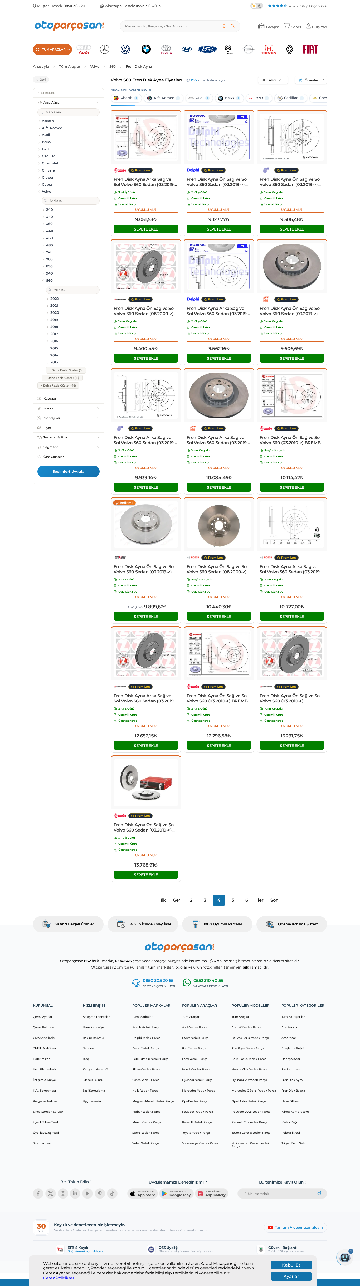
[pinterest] (100, 1193)
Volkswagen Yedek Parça (200, 1143)
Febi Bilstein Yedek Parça (150, 1059)
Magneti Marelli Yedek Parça (153, 1101)
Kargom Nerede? (95, 1069)
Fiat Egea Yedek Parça (248, 1048)
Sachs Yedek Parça (145, 1133)
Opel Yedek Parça (195, 1101)
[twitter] (50, 1193)
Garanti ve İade (44, 1038)
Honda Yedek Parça (196, 1069)
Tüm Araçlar (69, 67)
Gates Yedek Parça (145, 1080)
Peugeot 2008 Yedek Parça (251, 1111)
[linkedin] (75, 1193)
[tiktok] (112, 1193)
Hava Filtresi (290, 1101)
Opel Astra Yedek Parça (249, 1101)
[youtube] (87, 1193)
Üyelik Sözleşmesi (46, 1133)
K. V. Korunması (44, 1090)
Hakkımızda (42, 1059)
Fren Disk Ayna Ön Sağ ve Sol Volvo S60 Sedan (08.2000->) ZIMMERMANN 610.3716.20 (144, 311)
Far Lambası (290, 1069)
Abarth (126, 98)
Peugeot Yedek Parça (197, 1111)
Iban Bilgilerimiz (44, 1069)
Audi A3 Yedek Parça (246, 1027)
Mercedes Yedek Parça (198, 1090)
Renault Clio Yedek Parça (249, 1122)
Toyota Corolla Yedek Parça (251, 1133)
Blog (86, 1059)
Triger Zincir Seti (293, 1143)
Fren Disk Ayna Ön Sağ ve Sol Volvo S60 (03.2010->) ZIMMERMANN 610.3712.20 (290, 698)
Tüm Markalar (142, 1017)
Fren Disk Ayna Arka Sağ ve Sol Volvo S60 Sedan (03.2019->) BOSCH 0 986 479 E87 (290, 569)
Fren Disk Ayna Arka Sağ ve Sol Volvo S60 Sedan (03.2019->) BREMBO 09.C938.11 (144, 182)
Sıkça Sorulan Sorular (48, 1111)
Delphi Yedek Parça (146, 1038)
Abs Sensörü (290, 1027)
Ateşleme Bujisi (292, 1048)
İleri (260, 900)
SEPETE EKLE (146, 229)
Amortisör (288, 1038)
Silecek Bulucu (93, 1080)
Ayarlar (291, 1276)
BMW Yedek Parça (195, 1038)
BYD (259, 98)
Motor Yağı (289, 1122)
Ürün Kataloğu (93, 1027)
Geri (177, 900)
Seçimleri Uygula (68, 471)
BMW (230, 98)
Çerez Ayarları (43, 1017)
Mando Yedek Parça (146, 1122)
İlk (163, 900)
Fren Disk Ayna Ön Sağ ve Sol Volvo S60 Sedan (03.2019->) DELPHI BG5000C (217, 182)
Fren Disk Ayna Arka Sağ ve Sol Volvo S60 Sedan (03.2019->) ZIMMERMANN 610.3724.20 (144, 698)
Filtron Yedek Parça (146, 1069)
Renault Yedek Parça (197, 1122)
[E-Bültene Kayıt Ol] (318, 1193)
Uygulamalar (92, 1101)
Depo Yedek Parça (145, 1048)
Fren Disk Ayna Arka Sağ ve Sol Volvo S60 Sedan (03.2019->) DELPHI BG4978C (217, 311)
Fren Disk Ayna (139, 67)
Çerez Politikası (58, 1277)
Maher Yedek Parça (146, 1111)
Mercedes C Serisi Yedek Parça (254, 1090)
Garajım (88, 1048)
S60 (112, 67)
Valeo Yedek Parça (145, 1143)
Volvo (94, 67)
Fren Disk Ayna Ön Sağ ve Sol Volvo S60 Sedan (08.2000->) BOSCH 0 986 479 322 (217, 569)
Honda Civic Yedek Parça (249, 1069)
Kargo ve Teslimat (46, 1101)
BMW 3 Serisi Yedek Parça (250, 1038)
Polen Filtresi (290, 1133)
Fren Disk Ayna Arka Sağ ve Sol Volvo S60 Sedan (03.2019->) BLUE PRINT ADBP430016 (144, 440)
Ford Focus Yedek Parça (249, 1059)
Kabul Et (291, 1265)
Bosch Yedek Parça (146, 1027)
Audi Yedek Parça (194, 1027)
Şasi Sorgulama (94, 1090)
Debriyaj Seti (290, 1059)
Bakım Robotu (93, 1038)
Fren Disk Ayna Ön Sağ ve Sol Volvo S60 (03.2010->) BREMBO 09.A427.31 (292, 440)
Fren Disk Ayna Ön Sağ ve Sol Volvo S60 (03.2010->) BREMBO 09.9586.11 (219, 698)
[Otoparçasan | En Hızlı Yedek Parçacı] (70, 26)
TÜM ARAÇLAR (53, 49)
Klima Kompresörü (295, 1111)
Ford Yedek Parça (195, 1059)
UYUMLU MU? (146, 210)
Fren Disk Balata (293, 1090)
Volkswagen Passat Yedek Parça (250, 1144)
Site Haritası (42, 1143)
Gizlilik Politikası (44, 1048)
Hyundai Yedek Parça (197, 1080)
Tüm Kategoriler (293, 1017)
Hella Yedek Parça (145, 1090)
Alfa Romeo (164, 98)
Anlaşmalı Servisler (96, 1017)
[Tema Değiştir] (256, 6)
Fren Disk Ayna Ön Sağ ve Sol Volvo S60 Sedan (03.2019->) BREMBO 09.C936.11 (144, 827)
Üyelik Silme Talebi (46, 1122)
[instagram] (63, 1193)
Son (274, 900)
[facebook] (38, 1193)
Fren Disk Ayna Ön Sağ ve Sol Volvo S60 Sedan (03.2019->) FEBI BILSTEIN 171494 (290, 311)
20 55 (76, 6)
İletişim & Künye (44, 1080)
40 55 (148, 6)
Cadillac (291, 98)
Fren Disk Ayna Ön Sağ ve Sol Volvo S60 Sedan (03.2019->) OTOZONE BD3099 (144, 569)
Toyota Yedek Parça (196, 1133)
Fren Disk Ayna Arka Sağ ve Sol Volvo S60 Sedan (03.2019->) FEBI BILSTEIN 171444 (217, 440)
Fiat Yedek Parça (194, 1048)
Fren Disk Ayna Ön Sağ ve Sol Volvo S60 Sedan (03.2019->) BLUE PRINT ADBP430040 (290, 182)
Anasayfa (41, 67)
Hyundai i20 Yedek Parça (249, 1080)
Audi (199, 98)
